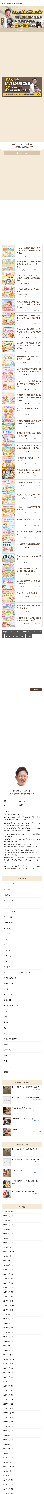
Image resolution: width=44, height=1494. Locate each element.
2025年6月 (6, 1274)
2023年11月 (7, 1359)
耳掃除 (6, 1044)
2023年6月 (6, 1381)
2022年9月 (6, 1422)
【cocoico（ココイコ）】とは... (23, 1118)
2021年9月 (6, 1475)
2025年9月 (6, 1261)
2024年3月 (6, 1341)
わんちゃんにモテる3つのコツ (28, 494)
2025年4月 (6, 1283)
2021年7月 (6, 1484)
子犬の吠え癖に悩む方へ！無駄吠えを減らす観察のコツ (29, 471)
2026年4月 (6, 1229)
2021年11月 (7, 1466)
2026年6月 (6, 1220)
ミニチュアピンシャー (12, 978)
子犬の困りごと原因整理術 (27, 593)
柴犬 (5, 1016)
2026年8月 (6, 1211)
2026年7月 (6, 1216)
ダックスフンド (9, 933)
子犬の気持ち (8, 1000)
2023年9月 (6, 1368)
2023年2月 (6, 1399)
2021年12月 (7, 1462)
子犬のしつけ (8, 994)
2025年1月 (6, 1296)
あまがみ (7, 889)
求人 (5, 1027)
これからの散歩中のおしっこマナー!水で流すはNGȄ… (29, 569)
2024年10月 (7, 1310)
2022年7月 (6, 1431)
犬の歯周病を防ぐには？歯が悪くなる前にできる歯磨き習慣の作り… (29, 397)
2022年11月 (7, 1413)
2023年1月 (6, 1404)
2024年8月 (6, 1319)
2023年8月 (6, 1372)
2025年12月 (7, 1247)
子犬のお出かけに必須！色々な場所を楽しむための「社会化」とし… (29, 264)
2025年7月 (6, 1269)
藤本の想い (8, 1050)
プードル (7, 967)
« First (16, 631)
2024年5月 (6, 1332)
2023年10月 (7, 1363)
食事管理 (7, 1072)
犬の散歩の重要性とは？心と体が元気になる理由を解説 (29, 422)
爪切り (6, 1033)
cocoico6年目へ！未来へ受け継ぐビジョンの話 (28, 357)
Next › (22, 636)
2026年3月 (6, 1234)
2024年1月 (6, 1350)
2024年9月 (6, 1314)
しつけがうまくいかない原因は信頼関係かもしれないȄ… (29, 618)
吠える (6, 989)
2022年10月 (7, 1417)
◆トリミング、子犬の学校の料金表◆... (26, 1087)
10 (13, 636)
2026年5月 (6, 1225)
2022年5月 (6, 1440)
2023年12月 (7, 1355)
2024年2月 (6, 1345)
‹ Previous (25, 631)
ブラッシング (8, 961)
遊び (5, 1055)
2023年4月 (6, 1390)
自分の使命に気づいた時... (21, 1108)
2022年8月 (6, 1426)
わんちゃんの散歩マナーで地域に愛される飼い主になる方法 (29, 446)
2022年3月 (6, 1449)
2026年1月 (6, 1243)
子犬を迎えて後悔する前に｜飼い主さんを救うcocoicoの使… (29, 370)
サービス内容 (8, 922)
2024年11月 (7, 1305)
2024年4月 (6, 1337)
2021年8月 (6, 1480)
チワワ (6, 939)
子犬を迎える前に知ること (13, 1005)
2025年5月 (6, 1278)
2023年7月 (6, 1377)
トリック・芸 (8, 950)
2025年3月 (6, 1287)
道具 (5, 1061)
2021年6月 (6, 1489)
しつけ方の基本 (9, 911)
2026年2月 (6, 1238)
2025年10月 (7, 1256)
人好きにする (8, 983)
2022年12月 (7, 1408)
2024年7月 (6, 1323)
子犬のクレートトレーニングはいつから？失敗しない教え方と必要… (29, 278)
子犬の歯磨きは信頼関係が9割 (28, 544)
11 (17, 636)
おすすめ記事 (8, 900)
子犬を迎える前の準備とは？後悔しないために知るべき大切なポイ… (29, 331)
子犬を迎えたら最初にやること (29, 482)
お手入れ (7, 906)
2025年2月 (6, 1292)
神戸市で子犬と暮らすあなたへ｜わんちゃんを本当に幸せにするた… (29, 304)
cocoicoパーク (9, 883)
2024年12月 (7, 1301)
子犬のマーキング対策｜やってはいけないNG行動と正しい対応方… (29, 345)
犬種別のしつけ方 (10, 1039)
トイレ (6, 944)
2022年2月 (6, 1453)
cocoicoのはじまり (18, 1129)
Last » (29, 636)
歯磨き (6, 1022)
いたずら (7, 895)
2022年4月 (6, 1444)
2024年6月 (6, 1328)
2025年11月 (7, 1251)
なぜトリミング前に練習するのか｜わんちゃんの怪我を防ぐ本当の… (29, 383)
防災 (5, 1066)
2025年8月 (6, 1265)
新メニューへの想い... (19, 1170)
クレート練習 (8, 917)
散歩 (5, 1011)
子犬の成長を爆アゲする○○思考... (24, 1191)
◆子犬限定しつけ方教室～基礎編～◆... (26, 1097)
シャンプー (8, 928)
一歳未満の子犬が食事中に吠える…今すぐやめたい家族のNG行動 (29, 318)
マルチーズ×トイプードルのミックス (17, 972)
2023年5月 (6, 1386)
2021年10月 (7, 1471)
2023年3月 (6, 1395)
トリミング (8, 956)
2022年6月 (6, 1435)
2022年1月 (6, 1457)
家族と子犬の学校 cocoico (12, 3)
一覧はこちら (23, 153)
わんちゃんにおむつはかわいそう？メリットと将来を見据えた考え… (29, 250)
